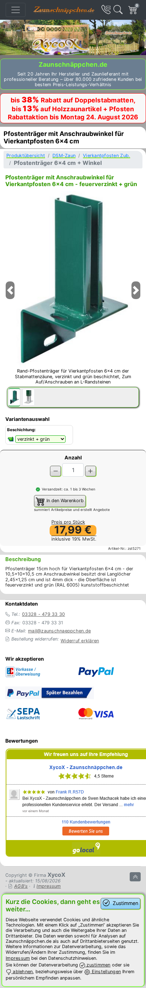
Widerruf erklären (80, 640)
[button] (10, 299)
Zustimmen (124, 903)
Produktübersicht (25, 155)
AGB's (21, 886)
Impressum (48, 886)
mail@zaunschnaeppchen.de (59, 630)
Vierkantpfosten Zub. (106, 155)
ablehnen (22, 971)
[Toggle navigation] (16, 10)
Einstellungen (105, 971)
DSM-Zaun (63, 155)
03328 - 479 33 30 (43, 614)
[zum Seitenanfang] (135, 876)
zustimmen (98, 965)
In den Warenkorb (64, 500)
